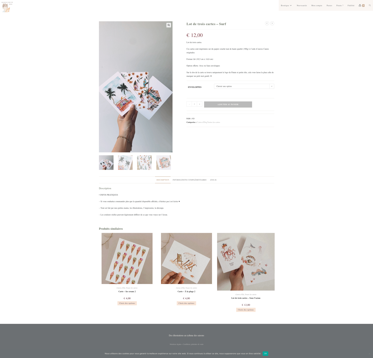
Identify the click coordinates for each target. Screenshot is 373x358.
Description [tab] (162, 179)
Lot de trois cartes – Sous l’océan (245, 297)
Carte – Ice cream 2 (127, 291)
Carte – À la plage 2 (186, 291)
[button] (168, 25)
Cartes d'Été (201, 122)
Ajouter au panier (228, 104)
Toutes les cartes (213, 122)
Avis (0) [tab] (213, 179)
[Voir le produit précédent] (267, 23)
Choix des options (127, 303)
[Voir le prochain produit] (272, 23)
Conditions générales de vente (193, 344)
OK (265, 353)
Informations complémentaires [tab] (189, 179)
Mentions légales (175, 344)
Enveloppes (195, 87)
